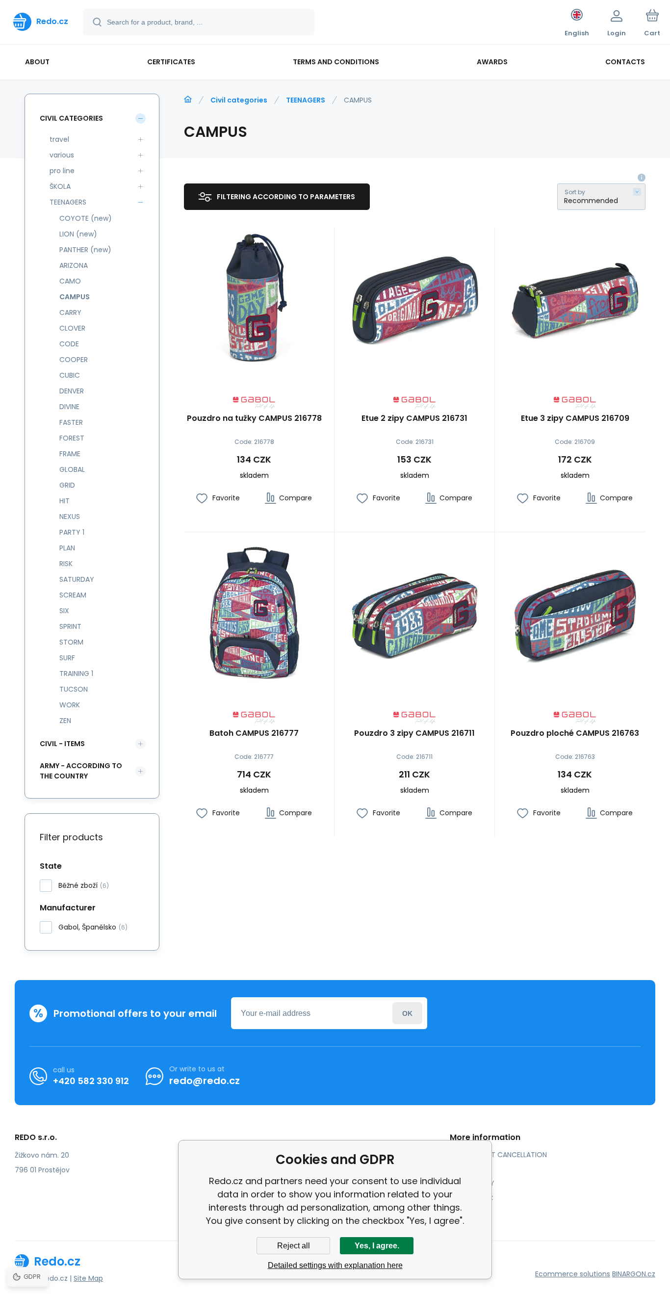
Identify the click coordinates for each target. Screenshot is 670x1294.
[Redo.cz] (188, 100)
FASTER (71, 422)
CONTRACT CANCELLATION (502, 1155)
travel (59, 139)
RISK (66, 564)
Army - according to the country (81, 771)
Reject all (293, 1246)
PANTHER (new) (85, 250)
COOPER (73, 359)
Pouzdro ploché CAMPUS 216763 (575, 733)
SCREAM (72, 595)
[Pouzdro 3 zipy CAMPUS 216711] (414, 612)
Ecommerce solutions (572, 1274)
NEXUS (69, 516)
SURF (67, 658)
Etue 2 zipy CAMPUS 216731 (414, 419)
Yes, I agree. (377, 1246)
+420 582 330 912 (91, 1081)
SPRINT (70, 626)
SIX (64, 611)
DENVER (71, 391)
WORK (69, 705)
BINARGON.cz (633, 1274)
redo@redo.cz (204, 1080)
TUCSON (73, 689)
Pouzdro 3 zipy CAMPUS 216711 (414, 733)
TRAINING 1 (76, 673)
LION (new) (78, 234)
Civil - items (62, 744)
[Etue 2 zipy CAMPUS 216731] (414, 297)
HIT (64, 501)
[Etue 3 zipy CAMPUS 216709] (575, 297)
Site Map (88, 1278)
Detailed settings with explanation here (335, 1265)
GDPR (466, 1169)
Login (407, 1013)
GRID (67, 485)
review (468, 1211)
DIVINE (69, 407)
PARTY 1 (71, 532)
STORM (71, 642)
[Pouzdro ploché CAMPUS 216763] (575, 612)
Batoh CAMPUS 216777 (254, 733)
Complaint (475, 1197)
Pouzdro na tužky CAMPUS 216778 (254, 419)
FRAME (69, 454)
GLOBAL (72, 469)
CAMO (70, 281)
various (62, 155)
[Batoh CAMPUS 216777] (254, 612)
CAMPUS (74, 297)
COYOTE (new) (85, 218)
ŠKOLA (60, 186)
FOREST (71, 438)
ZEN (65, 720)
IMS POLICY (475, 1183)
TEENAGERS (305, 100)
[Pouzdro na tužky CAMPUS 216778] (254, 297)
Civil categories (238, 100)
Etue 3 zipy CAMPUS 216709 (575, 419)
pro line (62, 171)
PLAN (67, 548)
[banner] (40, 21)
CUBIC (69, 375)
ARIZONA (73, 265)
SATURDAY (76, 579)
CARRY (70, 312)
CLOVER (72, 328)
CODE (69, 344)
